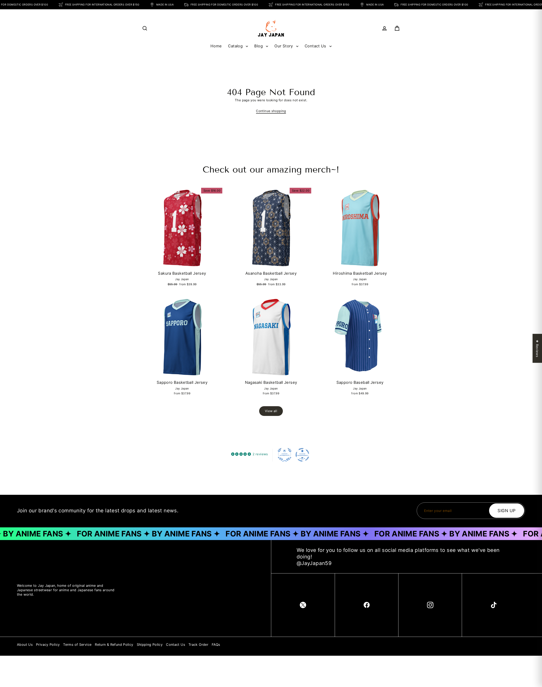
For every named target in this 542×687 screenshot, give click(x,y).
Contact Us (316, 46)
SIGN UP (507, 510)
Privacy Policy (48, 644)
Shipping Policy (150, 644)
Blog (259, 46)
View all (271, 411)
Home (216, 46)
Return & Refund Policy (114, 644)
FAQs (216, 644)
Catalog (236, 46)
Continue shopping (271, 111)
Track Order (198, 644)
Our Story (284, 46)
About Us (25, 644)
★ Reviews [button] (537, 348)
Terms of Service (77, 644)
